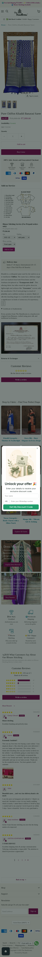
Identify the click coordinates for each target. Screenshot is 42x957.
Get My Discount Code (21, 506)
